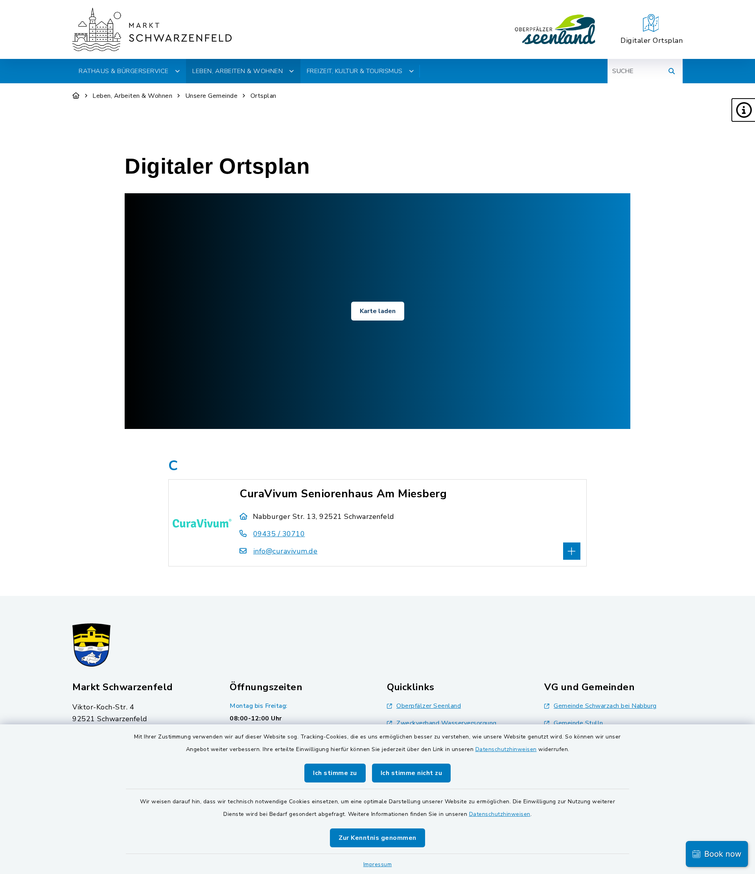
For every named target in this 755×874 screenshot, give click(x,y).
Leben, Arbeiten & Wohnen (132, 96)
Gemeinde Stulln (578, 723)
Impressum (377, 864)
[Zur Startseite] (76, 96)
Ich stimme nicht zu (411, 773)
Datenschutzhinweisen (506, 749)
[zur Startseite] (152, 29)
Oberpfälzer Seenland (428, 706)
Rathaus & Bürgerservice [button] (124, 71)
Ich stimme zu (335, 773)
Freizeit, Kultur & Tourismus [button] (355, 71)
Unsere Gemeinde (211, 96)
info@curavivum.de (285, 551)
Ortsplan (263, 96)
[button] (743, 110)
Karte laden (378, 311)
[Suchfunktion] (672, 71)
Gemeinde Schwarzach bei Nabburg (605, 706)
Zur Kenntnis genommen (377, 838)
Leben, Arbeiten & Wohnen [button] (237, 71)
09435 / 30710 (279, 534)
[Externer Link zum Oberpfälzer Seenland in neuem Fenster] (555, 29)
